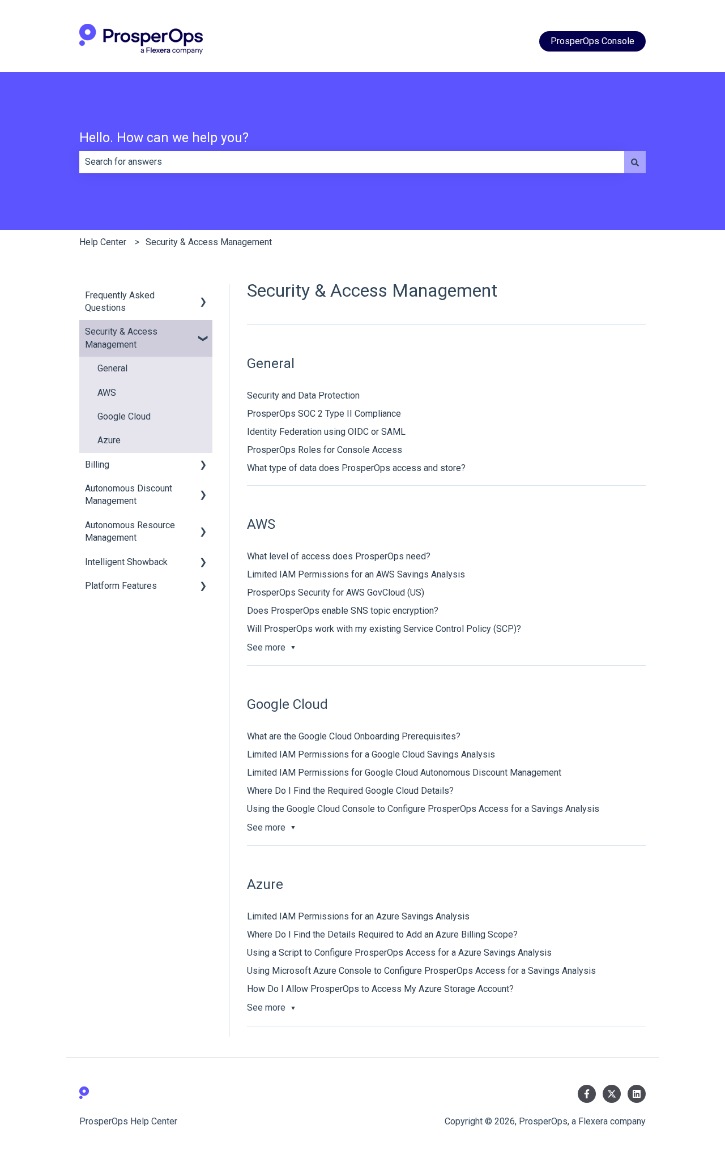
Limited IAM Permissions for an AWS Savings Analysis (356, 574)
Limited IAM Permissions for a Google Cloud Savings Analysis (371, 754)
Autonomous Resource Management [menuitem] (130, 531)
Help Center (102, 242)
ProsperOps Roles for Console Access (324, 449)
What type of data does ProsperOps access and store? (356, 468)
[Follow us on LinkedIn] (637, 1094)
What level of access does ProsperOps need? (338, 556)
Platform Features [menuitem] (121, 585)
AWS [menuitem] (106, 392)
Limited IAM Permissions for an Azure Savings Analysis (358, 916)
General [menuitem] (112, 368)
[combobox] (351, 162)
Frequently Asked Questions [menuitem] (120, 301)
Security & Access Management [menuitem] (121, 337)
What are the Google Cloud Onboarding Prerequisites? (353, 736)
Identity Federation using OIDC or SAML (326, 431)
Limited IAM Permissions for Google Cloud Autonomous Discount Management (404, 772)
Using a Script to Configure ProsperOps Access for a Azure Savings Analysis (399, 952)
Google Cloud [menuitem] (124, 416)
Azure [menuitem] (109, 440)
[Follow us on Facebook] (587, 1094)
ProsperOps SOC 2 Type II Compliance (324, 413)
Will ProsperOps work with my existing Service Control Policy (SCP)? (384, 628)
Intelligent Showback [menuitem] (126, 562)
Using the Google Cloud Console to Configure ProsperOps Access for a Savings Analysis (423, 808)
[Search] (635, 162)
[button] (203, 296)
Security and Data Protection (303, 395)
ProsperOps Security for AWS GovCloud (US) (335, 592)
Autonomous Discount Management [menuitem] (128, 494)
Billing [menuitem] (97, 464)
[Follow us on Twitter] (612, 1094)
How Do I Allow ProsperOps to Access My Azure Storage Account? (380, 988)
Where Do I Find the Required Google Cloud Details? (350, 790)
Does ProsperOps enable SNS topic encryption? (342, 610)
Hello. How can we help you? (164, 138)
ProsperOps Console (592, 41)
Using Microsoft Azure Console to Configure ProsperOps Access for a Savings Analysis (421, 970)
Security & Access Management (209, 242)
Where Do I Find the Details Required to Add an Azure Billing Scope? (382, 934)
